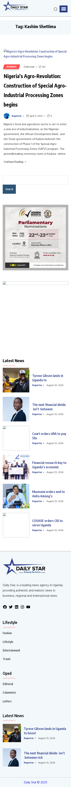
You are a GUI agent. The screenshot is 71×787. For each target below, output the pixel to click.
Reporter (17, 115)
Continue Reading (14, 161)
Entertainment (11, 650)
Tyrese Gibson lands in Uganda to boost (45, 730)
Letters (7, 701)
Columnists (9, 692)
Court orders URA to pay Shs (49, 435)
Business (11, 66)
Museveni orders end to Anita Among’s (48, 493)
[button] (64, 8)
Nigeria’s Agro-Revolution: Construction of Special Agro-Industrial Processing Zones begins (35, 90)
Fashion (7, 633)
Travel (6, 659)
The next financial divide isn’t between (49, 406)
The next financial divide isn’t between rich (44, 755)
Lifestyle (8, 642)
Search (9, 189)
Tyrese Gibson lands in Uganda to (47, 377)
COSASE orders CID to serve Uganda (47, 522)
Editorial (8, 684)
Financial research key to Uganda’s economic (49, 464)
